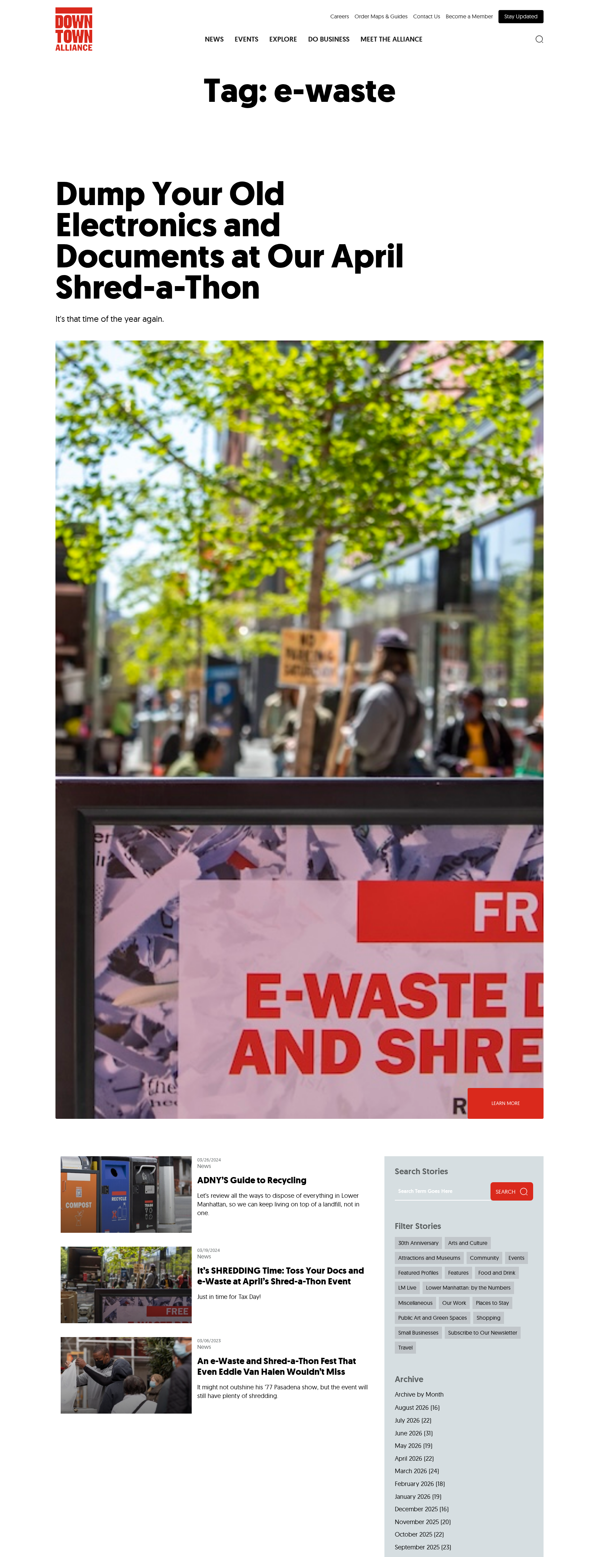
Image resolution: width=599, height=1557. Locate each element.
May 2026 (408, 1446)
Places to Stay (492, 1302)
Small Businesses (418, 1332)
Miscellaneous (415, 1302)
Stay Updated (521, 16)
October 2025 (413, 1534)
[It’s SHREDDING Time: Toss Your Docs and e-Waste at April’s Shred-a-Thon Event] (217, 1285)
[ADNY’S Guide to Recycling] (217, 1198)
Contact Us (426, 16)
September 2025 (417, 1547)
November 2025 (417, 1522)
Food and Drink (496, 1272)
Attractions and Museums (429, 1257)
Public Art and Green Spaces (432, 1317)
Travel (405, 1347)
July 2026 (407, 1420)
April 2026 (408, 1458)
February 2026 (414, 1484)
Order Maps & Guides (381, 16)
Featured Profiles (418, 1272)
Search (505, 1191)
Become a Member (469, 16)
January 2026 (413, 1497)
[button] (214, 39)
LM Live (407, 1287)
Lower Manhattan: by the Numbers (468, 1287)
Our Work (454, 1302)
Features (458, 1272)
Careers (339, 16)
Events (516, 1257)
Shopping (489, 1317)
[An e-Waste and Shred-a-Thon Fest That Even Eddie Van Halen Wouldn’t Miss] (217, 1372)
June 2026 (408, 1433)
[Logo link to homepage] (73, 29)
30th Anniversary (418, 1242)
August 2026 (412, 1408)
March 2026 (411, 1471)
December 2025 (416, 1509)
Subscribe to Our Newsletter (482, 1332)
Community (484, 1257)
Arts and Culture (467, 1242)
